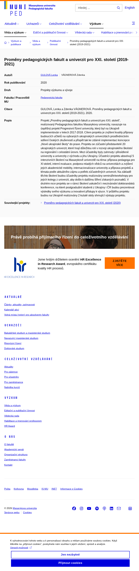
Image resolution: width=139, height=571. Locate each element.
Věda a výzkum (14, 32)
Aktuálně (13, 297)
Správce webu (11, 512)
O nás (9, 437)
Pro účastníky (11, 377)
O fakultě (9, 444)
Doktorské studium (14, 348)
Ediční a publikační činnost (49, 32)
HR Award (9, 426)
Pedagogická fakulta (51, 97)
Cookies (27, 512)
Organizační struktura (15, 454)
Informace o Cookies (71, 488)
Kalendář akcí (11, 309)
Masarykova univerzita (25, 508)
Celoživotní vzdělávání (28, 359)
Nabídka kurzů (12, 387)
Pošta (7, 488)
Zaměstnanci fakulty (15, 459)
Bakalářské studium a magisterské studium (27, 333)
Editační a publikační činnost (19, 410)
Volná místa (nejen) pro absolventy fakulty (26, 314)
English (130, 7)
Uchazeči (13, 325)
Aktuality (8, 366)
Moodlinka (32, 488)
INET (54, 488)
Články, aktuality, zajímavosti (19, 304)
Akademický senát (14, 449)
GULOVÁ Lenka (49, 75)
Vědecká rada (83, 32)
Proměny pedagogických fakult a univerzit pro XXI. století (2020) (82, 202)
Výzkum (10, 398)
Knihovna (19, 488)
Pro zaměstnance (13, 382)
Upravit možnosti (19, 547)
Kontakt (8, 464)
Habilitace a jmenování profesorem (23, 421)
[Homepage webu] (29, 8)
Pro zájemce (11, 371)
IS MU (45, 488)
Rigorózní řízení (12, 343)
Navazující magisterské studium (21, 338)
